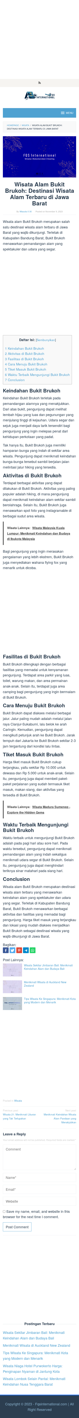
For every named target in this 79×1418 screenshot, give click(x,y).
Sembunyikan (46, 340)
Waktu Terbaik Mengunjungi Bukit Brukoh (37, 374)
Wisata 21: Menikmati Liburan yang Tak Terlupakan (19, 1114)
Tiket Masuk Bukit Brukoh (25, 369)
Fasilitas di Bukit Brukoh (24, 358)
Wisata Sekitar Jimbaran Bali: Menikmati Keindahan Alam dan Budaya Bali (48, 967)
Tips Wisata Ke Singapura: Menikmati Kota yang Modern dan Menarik (50, 1000)
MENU (69, 113)
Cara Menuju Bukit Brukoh (26, 364)
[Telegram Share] (26, 950)
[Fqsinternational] (39, 95)
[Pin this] (19, 950)
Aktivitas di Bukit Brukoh (24, 353)
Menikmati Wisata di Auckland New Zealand (45, 983)
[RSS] (40, 83)
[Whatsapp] (32, 950)
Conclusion (15, 379)
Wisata (18, 1100)
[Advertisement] (39, 39)
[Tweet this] (12, 950)
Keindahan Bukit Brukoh (24, 348)
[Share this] (6, 950)
